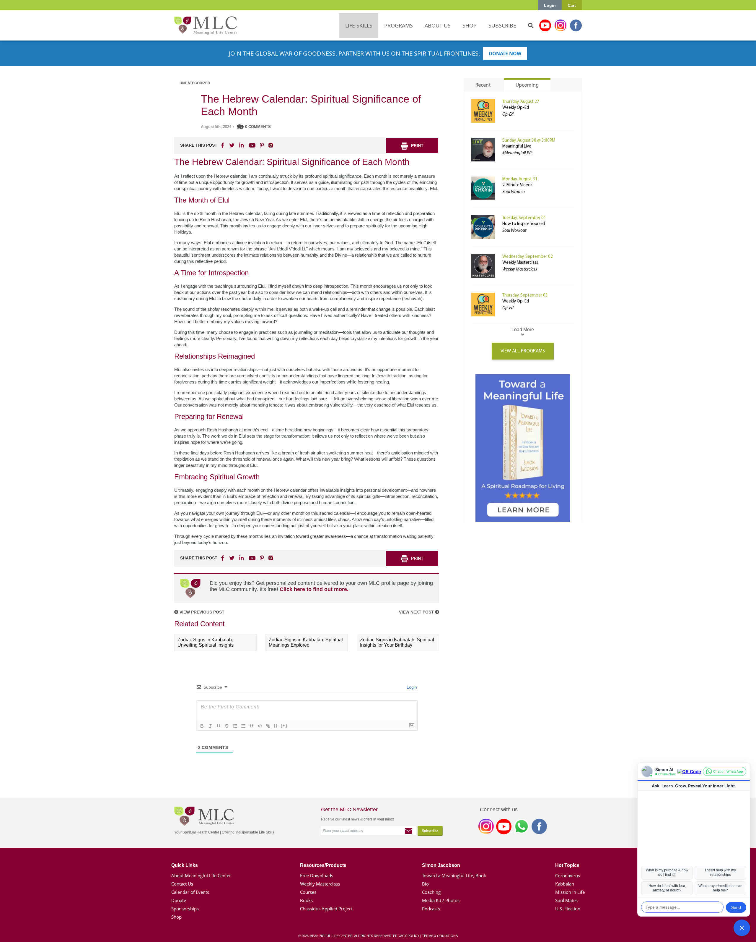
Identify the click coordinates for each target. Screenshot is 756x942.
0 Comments (258, 126)
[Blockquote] (251, 725)
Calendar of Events (190, 892)
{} (276, 725)
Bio (425, 884)
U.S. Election (567, 909)
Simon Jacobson (441, 865)
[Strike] (227, 725)
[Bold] (202, 725)
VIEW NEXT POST (417, 612)
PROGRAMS (398, 25)
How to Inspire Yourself (523, 224)
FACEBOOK (223, 145)
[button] (742, 928)
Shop (176, 917)
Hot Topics (567, 865)
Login (550, 5)
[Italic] (210, 725)
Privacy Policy (406, 936)
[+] (284, 725)
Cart (572, 5)
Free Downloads (316, 875)
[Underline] (218, 725)
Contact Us (182, 884)
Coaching (431, 892)
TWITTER (232, 145)
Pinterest (262, 145)
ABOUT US (438, 25)
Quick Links (184, 865)
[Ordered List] (235, 725)
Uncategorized (195, 83)
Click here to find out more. (314, 589)
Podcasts (431, 909)
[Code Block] (260, 725)
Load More (522, 329)
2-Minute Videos (517, 185)
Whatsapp (521, 827)
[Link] (268, 725)
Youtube (545, 25)
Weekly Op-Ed (515, 108)
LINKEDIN (241, 145)
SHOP (469, 25)
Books (306, 900)
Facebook (576, 25)
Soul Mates (566, 900)
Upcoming (527, 85)
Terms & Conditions (440, 936)
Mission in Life (570, 892)
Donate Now (505, 53)
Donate (178, 900)
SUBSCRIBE (502, 25)
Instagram (560, 25)
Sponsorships (185, 909)
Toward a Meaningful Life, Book (454, 875)
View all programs (523, 351)
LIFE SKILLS (358, 25)
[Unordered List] (243, 725)
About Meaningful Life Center (201, 875)
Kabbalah (564, 884)
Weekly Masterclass (520, 262)
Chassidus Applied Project (326, 909)
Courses (308, 892)
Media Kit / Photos (441, 900)
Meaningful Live (516, 146)
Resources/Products (323, 865)
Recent (483, 85)
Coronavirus (567, 875)
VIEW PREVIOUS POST (201, 612)
